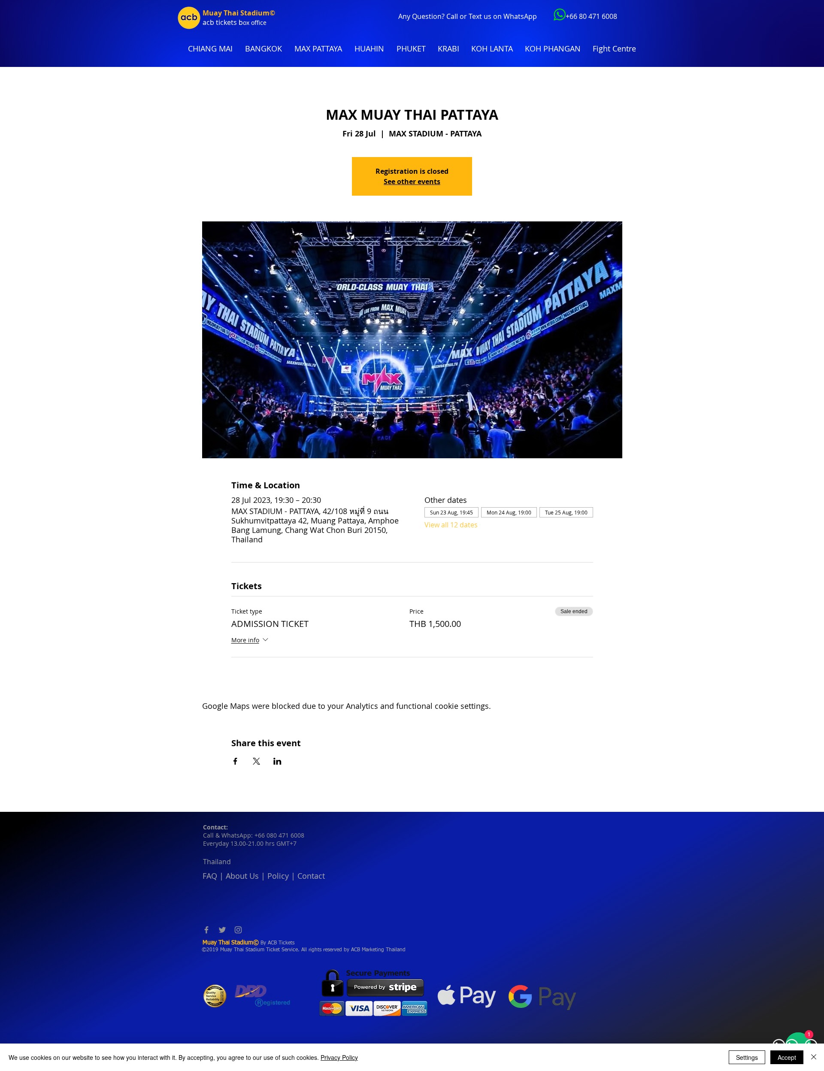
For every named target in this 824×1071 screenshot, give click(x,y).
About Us (242, 876)
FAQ (210, 876)
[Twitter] (222, 930)
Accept (787, 1057)
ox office (255, 22)
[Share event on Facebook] (235, 761)
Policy (278, 876)
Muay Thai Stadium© (239, 13)
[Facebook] (206, 930)
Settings (747, 1057)
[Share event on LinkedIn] (277, 761)
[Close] (814, 1057)
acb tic (213, 22)
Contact (311, 876)
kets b (233, 22)
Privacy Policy (339, 1057)
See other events (412, 181)
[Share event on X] (256, 761)
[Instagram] (238, 930)
